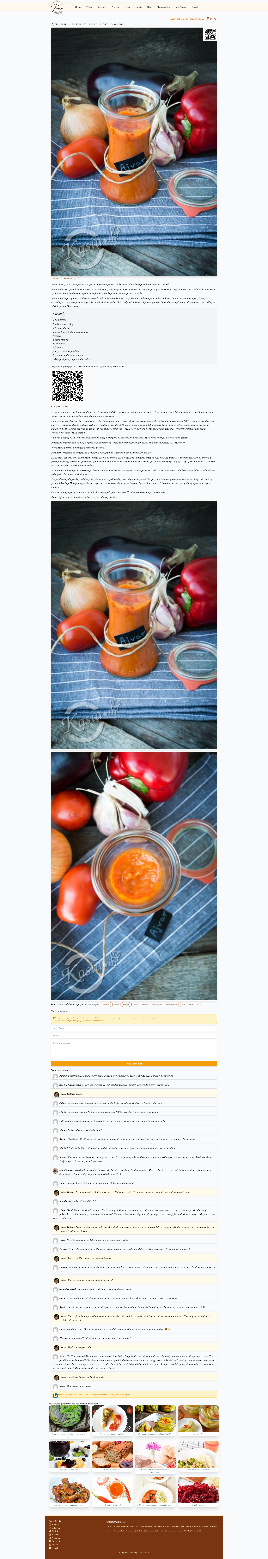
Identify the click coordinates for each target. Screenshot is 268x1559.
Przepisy (115, 6)
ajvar (183, 1004)
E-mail (54, 1547)
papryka (126, 1004)
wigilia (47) (205, 1526)
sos (198, 1004)
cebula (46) (213, 1526)
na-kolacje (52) (180, 1526)
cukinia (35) (198, 1531)
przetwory (106, 1004)
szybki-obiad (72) (130, 1526)
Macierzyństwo (163, 6)
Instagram (55, 1527)
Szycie (139, 6)
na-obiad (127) (110, 1526)
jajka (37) (190, 1531)
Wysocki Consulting (129, 1552)
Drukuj (213, 18)
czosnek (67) (161, 1526)
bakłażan (145, 1004)
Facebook (55, 1541)
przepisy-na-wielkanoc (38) (177, 1531)
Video (89, 6)
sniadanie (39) (153, 1531)
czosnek (135, 1004)
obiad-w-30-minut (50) (193, 1526)
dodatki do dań (157, 1004)
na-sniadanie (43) (122, 1531)
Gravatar (87, 1394)
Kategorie (101, 6)
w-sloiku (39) (163, 1531)
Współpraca (181, 6)
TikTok (54, 1531)
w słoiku (116, 1004)
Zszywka (55, 1537)
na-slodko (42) (133, 1531)
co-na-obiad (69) (142, 1526)
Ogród (127, 6)
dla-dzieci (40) (143, 1531)
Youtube (55, 1524)
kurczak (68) (152, 1526)
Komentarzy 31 (71, 278)
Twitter (54, 1544)
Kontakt (195, 6)
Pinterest (55, 1534)
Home (78, 6)
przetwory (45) (111, 1531)
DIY (149, 6)
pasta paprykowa (171, 1004)
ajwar (191, 1004)
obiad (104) (120, 1526)
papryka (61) (170, 1526)
